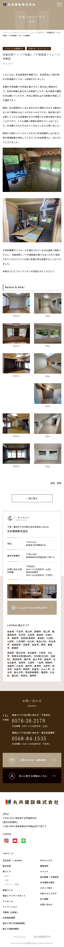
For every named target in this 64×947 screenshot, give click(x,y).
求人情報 (44, 899)
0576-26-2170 (29, 720)
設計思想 (7, 865)
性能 (7, 880)
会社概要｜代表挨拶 (49, 877)
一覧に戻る (32, 498)
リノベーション (10, 906)
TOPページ (8, 853)
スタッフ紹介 (46, 887)
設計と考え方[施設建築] (14, 923)
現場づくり (8, 890)
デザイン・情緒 (12, 884)
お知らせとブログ (48, 893)
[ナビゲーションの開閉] (59, 4)
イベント (44, 871)
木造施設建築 (9, 917)
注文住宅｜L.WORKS (12, 860)
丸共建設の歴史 (47, 882)
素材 (7, 876)
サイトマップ (20, 936)
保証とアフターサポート (14, 895)
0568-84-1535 (29, 738)
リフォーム (8, 901)
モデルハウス (46, 860)
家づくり (7, 871)
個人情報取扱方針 (42, 936)
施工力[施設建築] (11, 928)
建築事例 (44, 865)
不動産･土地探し (10, 912)
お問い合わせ (46, 904)
